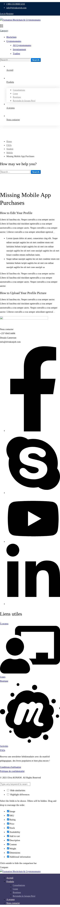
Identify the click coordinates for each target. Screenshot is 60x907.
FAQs (9, 145)
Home (9, 141)
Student (9, 149)
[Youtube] (33, 541)
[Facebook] (33, 431)
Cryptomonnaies (13, 41)
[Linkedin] (33, 604)
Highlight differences (19, 794)
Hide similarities (17, 790)
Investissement (19, 49)
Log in (3, 13)
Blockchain (11, 37)
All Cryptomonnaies (22, 45)
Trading (16, 53)
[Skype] (33, 493)
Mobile (9, 153)
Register (9, 13)
